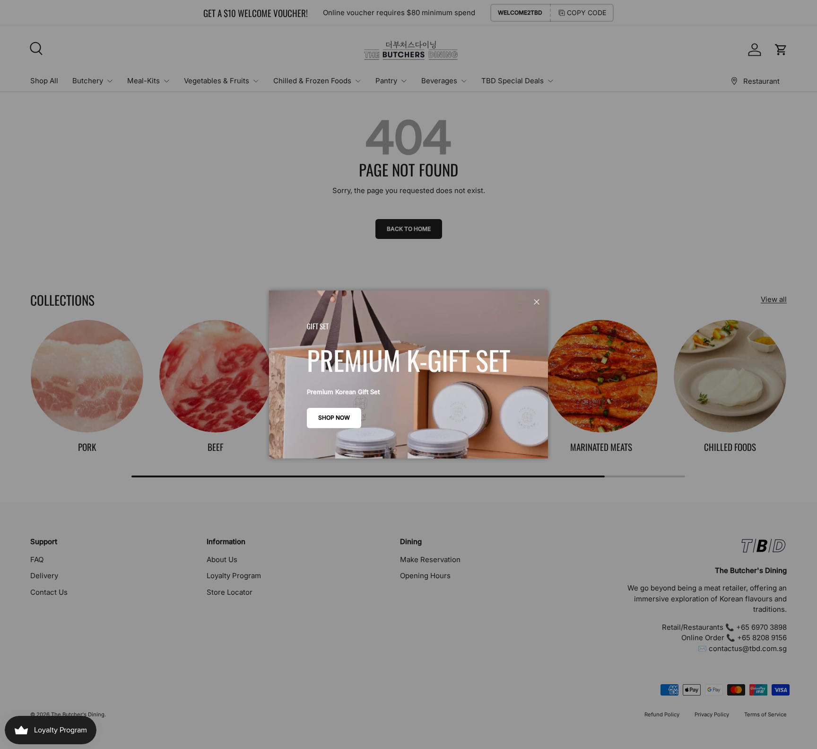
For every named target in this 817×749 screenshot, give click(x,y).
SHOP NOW (334, 417)
